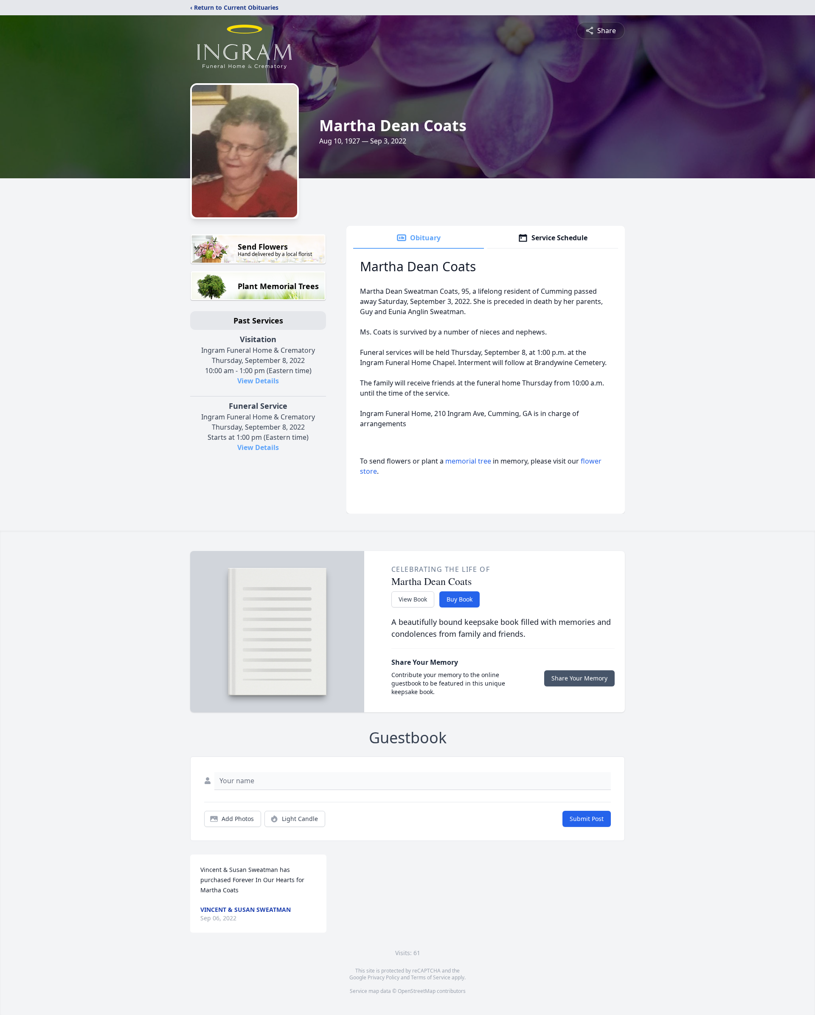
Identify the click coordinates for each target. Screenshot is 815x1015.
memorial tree (468, 461)
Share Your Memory (579, 678)
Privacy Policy (383, 977)
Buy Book (459, 599)
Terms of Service (430, 977)
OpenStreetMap (417, 991)
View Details (258, 380)
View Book (413, 599)
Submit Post (587, 819)
